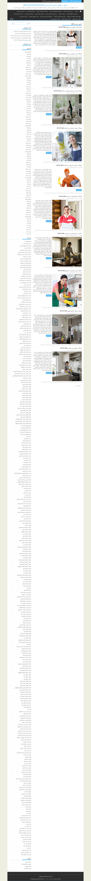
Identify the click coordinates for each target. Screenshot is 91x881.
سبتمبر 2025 (28, 73)
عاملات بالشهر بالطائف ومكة (25, 670)
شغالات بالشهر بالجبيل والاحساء (25, 559)
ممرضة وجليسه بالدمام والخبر (25, 817)
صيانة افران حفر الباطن (26, 594)
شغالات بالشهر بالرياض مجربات (49, 267)
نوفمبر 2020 (28, 192)
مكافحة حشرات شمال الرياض (46, 16)
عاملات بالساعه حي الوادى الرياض (46, 124)
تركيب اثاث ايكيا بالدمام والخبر (25, 287)
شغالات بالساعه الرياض (26, 538)
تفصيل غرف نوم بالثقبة (26, 362)
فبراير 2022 (28, 164)
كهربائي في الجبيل (27, 761)
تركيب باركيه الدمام (27, 293)
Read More (79, 47)
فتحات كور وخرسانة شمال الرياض (24, 735)
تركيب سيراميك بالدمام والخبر (25, 319)
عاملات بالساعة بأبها (27, 655)
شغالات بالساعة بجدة (27, 533)
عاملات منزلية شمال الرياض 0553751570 (52, 1)
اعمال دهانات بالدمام (29, 13)
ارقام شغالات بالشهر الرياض (58, 50)
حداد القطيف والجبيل (27, 440)
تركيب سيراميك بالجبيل (26, 317)
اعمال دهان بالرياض (21, 11)
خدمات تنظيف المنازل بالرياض (25, 468)
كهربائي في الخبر (27, 763)
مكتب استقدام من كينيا (26, 804)
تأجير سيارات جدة (27, 284)
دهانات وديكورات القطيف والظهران (24, 481)
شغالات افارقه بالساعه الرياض (25, 520)
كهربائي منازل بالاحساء (26, 765)
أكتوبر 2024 (28, 97)
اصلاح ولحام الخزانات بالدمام (25, 267)
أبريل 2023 (29, 134)
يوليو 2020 (29, 201)
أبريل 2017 (29, 227)
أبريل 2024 (29, 108)
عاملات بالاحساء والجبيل (26, 648)
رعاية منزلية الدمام (27, 488)
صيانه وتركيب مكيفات (27, 622)
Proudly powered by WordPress (37, 879)
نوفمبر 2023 (28, 119)
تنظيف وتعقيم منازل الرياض (25, 412)
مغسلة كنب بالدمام (27, 783)
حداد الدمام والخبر (27, 438)
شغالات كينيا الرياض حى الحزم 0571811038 (70, 196)
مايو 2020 (29, 205)
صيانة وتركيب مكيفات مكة (26, 611)
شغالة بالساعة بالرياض (26, 583)
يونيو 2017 (29, 225)
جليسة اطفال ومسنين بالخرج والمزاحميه (23, 421)
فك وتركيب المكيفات (27, 741)
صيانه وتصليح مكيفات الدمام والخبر (24, 627)
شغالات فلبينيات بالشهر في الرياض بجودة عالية (42, 230)
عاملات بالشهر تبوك (27, 674)
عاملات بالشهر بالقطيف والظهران (24, 672)
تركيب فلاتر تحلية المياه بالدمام (25, 334)
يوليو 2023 (29, 127)
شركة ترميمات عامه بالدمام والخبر (24, 503)
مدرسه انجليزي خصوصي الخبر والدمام (23, 778)
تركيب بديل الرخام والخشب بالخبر (24, 295)
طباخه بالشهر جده (27, 637)
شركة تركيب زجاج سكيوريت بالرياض (24, 499)
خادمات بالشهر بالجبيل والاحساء (25, 451)
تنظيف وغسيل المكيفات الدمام (56, 11)
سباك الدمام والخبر (27, 497)
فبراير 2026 (28, 62)
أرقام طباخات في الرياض (68, 50)
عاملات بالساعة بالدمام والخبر (25, 657)
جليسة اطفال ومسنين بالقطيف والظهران (23, 423)
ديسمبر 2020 (28, 190)
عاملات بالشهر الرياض (26, 666)
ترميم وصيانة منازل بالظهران (25, 349)
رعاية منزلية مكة (28, 490)
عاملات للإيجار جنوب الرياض (76, 307)
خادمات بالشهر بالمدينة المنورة (25, 455)
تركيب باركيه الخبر (27, 291)
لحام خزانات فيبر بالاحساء (26, 772)
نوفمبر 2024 (28, 95)
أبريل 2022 (29, 160)
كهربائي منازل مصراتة (27, 770)
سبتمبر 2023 (28, 123)
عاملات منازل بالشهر (77, 19)
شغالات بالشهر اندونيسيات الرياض (57, 381)
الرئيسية (76, 11)
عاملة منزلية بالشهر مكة (26, 705)
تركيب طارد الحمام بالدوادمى (25, 328)
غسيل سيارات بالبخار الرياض (51, 13)
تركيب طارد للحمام (27, 330)
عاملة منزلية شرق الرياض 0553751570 (23, 33)
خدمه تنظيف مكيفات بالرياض (25, 477)
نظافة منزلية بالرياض (27, 839)
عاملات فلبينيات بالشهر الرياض (45, 344)
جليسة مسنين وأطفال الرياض (25, 430)
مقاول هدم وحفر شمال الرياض (25, 789)
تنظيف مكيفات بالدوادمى (26, 399)
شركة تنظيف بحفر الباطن (26, 510)
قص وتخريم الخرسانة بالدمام (59, 16)
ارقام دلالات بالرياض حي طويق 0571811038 (70, 27)
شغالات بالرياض (62, 13)
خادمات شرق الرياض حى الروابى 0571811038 (69, 233)
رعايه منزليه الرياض (27, 492)
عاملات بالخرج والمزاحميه (26, 650)
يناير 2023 (29, 140)
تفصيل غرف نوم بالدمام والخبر (25, 365)
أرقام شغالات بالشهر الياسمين (65, 307)
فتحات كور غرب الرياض (26, 722)
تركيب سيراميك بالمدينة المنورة (25, 321)
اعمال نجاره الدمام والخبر (26, 276)
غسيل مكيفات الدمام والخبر (25, 718)
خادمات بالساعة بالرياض (26, 445)
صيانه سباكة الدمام (27, 618)
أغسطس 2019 (28, 216)
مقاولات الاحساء (28, 791)
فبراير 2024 (28, 112)
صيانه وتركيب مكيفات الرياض (25, 624)
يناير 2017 (29, 234)
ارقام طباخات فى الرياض (68, 192)
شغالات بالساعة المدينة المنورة (25, 527)
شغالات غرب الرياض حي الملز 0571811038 (70, 54)
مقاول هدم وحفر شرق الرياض (25, 787)
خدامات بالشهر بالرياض (34, 16)
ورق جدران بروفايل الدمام (26, 854)
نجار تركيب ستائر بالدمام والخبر (25, 830)
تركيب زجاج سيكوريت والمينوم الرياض (23, 308)
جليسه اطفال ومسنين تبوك (25, 434)
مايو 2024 (29, 106)
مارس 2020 (28, 210)
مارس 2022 (28, 162)
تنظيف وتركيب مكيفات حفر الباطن (74, 16)
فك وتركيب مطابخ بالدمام (26, 744)
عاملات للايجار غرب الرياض (25, 694)
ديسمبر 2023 (28, 117)
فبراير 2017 (28, 231)
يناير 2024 (29, 114)
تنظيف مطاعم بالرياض (26, 395)
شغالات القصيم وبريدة (26, 523)
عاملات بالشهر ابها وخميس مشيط (24, 663)
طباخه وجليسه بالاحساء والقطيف (24, 640)
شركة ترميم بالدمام (27, 501)
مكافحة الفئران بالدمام (26, 802)
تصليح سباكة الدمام (27, 356)
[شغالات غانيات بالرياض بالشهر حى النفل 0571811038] (67, 95)
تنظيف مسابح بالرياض (26, 393)
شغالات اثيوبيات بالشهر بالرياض (67, 230)
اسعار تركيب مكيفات (27, 256)
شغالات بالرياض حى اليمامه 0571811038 (71, 348)
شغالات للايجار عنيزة (27, 581)
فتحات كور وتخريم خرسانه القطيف (24, 726)
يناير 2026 (29, 65)
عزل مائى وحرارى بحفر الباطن (25, 711)
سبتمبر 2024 (28, 99)
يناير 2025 (29, 91)
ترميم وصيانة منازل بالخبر (26, 347)
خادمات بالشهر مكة (27, 462)
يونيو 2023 (29, 130)
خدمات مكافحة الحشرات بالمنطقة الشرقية (22, 473)
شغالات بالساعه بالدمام (26, 542)
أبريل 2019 (29, 218)
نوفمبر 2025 (28, 69)
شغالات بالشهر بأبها (27, 557)
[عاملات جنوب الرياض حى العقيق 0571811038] (67, 274)
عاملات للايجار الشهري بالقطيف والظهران (23, 687)
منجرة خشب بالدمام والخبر (25, 819)
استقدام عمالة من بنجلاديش (25, 250)
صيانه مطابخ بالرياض (27, 620)
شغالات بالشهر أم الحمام (68, 161)
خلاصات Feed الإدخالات (26, 864)
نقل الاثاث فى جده (27, 843)
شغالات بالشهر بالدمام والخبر (25, 562)
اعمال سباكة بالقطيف (26, 274)
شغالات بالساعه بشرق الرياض (58, 192)
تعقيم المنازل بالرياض (27, 360)
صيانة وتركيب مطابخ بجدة (26, 603)
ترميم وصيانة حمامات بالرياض (25, 343)
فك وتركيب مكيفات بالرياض (25, 748)
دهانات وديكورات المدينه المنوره (24, 484)
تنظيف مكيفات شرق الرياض (25, 401)
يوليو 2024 (29, 101)
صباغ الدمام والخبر (27, 590)
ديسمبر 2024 (28, 93)
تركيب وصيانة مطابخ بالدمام (72, 13)
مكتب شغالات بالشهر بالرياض (47, 161)
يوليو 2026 (29, 54)
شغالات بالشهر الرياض (77, 50)
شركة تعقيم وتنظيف (27, 505)
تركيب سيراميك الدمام (18, 13)
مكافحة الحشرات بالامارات (26, 798)
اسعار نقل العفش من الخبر (26, 258)
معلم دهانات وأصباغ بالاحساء (25, 780)
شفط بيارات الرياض (27, 585)
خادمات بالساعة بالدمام (26, 443)
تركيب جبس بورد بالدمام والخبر (25, 304)
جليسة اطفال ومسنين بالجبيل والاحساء (23, 419)
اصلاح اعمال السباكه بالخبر (25, 265)
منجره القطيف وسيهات (26, 822)
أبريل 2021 (29, 186)
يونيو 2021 (29, 182)
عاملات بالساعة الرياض (26, 653)
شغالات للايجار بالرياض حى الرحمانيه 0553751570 (21, 35)
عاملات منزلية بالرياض (66, 19)
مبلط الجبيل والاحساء (27, 774)
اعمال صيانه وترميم (24, 16)
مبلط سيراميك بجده (27, 776)
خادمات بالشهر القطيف (26, 449)
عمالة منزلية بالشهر (27, 713)
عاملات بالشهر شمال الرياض (49, 50)
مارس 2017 (28, 229)
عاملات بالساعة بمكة (27, 659)
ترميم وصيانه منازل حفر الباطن (25, 354)
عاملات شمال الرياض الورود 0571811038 (71, 311)
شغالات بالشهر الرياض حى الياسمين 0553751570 (21, 37)
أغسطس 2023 (28, 125)
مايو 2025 (29, 82)
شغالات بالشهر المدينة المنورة (25, 553)
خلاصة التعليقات (28, 866)
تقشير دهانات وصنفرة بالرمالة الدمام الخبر (22, 373)
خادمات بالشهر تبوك (27, 458)
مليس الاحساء (28, 806)
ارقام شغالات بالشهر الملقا (67, 381)
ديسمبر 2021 (28, 169)
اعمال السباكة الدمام (31, 11)
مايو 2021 (29, 184)
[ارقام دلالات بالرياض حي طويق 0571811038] (69, 31)
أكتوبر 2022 (28, 147)
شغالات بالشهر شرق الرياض (65, 344)
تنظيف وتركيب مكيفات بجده (25, 406)
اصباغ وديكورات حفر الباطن (25, 263)
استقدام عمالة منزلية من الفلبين (24, 252)
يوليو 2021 (29, 179)
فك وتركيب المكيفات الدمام (42, 11)
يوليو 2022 (29, 153)
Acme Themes (58, 879)
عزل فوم (29, 709)
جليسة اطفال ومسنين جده (26, 425)
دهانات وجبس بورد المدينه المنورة (24, 479)
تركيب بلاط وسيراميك (27, 300)
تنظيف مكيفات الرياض (26, 397)
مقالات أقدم (78, 385)
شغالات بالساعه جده (27, 544)
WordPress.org (27, 868)
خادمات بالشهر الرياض (26, 447)
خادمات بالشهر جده (27, 460)
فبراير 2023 (28, 138)
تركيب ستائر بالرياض (27, 313)
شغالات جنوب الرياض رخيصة (56, 124)
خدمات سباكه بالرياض (26, 471)
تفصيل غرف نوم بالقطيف (26, 367)
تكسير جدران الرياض (27, 378)
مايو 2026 (29, 58)
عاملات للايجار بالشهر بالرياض (25, 689)
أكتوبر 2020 (28, 195)
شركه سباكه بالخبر (27, 518)
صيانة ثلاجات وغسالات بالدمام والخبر (24, 596)
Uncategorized (28, 241)
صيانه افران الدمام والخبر (26, 616)
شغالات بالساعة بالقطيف (26, 531)
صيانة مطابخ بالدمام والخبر (26, 598)
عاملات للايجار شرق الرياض (25, 692)
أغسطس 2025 (28, 75)
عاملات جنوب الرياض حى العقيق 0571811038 (70, 270)
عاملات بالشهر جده (27, 676)
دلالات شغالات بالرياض (67, 267)
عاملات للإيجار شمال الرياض (76, 344)
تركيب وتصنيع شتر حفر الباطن (25, 336)
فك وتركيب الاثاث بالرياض (26, 739)
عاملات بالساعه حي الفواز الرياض (58, 161)
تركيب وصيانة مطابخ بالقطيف (25, 339)
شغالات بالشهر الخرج (27, 549)
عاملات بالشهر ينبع (27, 679)
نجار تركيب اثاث (28, 826)
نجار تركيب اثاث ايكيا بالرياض (25, 828)
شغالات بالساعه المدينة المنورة (25, 540)
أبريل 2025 (29, 84)
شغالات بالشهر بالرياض (55, 19)
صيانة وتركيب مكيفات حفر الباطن (24, 609)
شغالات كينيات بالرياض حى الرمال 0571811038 (69, 128)
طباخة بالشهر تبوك (27, 631)
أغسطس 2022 (28, 151)
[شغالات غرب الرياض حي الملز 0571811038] (67, 58)
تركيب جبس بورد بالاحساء (26, 302)
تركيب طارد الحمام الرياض (26, 326)
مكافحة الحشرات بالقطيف (26, 800)
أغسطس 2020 (28, 199)
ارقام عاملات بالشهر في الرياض (57, 87)
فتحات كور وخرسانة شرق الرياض (24, 733)
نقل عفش (29, 848)
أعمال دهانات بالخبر (27, 243)
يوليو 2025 (29, 78)
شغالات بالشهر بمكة (27, 568)
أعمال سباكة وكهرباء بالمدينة (25, 245)
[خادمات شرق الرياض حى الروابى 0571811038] (67, 237)
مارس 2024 (28, 110)
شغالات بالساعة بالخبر (26, 529)
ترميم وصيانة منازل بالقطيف (25, 352)
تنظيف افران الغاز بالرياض (26, 382)
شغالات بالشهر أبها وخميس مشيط (24, 546)
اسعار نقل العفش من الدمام (25, 261)
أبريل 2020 (29, 208)
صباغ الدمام (28, 588)
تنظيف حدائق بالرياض (27, 386)
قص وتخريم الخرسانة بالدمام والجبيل (24, 752)
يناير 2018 (29, 223)
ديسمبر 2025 (28, 67)
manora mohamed (70, 29)
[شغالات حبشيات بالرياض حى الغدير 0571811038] (67, 169)
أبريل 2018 (29, 221)
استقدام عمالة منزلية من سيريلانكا (24, 254)
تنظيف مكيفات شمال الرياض (25, 404)
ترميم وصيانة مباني (27, 345)
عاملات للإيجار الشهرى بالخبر (25, 681)
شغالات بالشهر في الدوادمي (25, 577)
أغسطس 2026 (28, 52)
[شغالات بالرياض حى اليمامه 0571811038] (67, 352)
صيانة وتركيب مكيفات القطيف (25, 607)
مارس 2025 (28, 86)
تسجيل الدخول (28, 862)
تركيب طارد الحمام (27, 323)
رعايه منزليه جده (28, 494)
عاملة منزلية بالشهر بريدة (26, 702)
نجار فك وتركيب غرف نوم (26, 837)
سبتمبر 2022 (28, 149)
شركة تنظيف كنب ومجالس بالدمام (24, 512)
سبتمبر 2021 (28, 175)
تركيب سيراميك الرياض (26, 315)
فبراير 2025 (28, 88)
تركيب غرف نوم (28, 332)
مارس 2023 (28, 136)
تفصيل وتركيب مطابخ (27, 369)
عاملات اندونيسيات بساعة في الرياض (24, 646)
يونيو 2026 (29, 56)
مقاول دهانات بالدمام (27, 785)
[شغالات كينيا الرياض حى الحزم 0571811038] (67, 200)
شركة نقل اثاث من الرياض (26, 516)
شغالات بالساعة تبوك (27, 536)
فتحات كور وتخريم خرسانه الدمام (24, 724)
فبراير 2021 (28, 188)
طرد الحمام (28, 644)
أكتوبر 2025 (28, 71)
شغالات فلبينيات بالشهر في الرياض (55, 230)
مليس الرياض (28, 811)
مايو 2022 (29, 158)
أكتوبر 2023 (28, 121)
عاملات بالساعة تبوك (27, 661)
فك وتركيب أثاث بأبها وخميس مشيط (24, 737)
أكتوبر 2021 (28, 173)
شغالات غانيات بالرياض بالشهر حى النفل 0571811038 (68, 91)
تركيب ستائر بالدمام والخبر (26, 310)
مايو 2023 (29, 132)
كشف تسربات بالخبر (27, 754)
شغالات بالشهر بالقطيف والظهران (24, 566)
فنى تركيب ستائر (27, 750)
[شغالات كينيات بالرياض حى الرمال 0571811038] (67, 132)
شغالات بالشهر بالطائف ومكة (25, 564)
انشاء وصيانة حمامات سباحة (25, 278)
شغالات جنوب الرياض (46, 307)
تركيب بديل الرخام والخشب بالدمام (24, 297)
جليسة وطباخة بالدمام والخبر (25, 432)
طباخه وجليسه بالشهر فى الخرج (25, 642)
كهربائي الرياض (28, 757)
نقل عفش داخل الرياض (26, 850)
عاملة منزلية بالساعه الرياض (25, 698)
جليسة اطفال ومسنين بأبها (26, 417)
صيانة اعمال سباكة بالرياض (25, 592)
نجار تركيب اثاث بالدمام (68, 11)
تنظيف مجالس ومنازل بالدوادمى (24, 391)
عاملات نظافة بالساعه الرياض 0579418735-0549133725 (45, 5)
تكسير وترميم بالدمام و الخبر (25, 380)
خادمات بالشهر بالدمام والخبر (25, 453)
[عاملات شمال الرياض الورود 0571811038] (67, 315)
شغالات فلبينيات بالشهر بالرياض (47, 87)
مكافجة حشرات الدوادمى (26, 793)
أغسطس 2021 (28, 177)
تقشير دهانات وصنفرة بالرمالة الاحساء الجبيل (22, 371)
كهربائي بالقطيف (27, 759)
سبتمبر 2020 (28, 197)
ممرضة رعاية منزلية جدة (26, 815)
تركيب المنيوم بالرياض (26, 289)
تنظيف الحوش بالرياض (26, 384)
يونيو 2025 (29, 80)
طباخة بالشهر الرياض (27, 629)
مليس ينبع (29, 813)
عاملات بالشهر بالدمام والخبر (25, 668)
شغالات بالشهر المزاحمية (26, 555)
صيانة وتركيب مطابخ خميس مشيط (24, 605)
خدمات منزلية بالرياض (26, 475)
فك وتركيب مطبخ (27, 746)
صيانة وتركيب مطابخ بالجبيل (25, 601)
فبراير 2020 (28, 212)
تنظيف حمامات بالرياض (26, 388)
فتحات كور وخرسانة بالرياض (25, 728)
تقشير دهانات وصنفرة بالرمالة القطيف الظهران (22, 375)
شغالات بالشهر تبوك (27, 570)
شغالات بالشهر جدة (27, 572)
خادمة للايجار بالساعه (27, 464)
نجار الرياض (28, 824)
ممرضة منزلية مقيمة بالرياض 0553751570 (22, 31)
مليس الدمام (28, 809)
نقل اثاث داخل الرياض (27, 841)
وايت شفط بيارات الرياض (26, 852)
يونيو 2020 (29, 203)
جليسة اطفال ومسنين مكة (26, 427)
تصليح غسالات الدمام (27, 358)
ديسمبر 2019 (28, 214)
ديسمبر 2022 (28, 143)
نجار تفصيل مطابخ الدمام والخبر (25, 832)
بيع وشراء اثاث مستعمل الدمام (25, 280)
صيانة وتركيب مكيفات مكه (26, 614)
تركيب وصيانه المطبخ (27, 341)
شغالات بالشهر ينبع (27, 579)
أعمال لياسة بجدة (27, 248)
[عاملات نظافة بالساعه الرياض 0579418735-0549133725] (80, 11)
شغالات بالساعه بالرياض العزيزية (55, 307)
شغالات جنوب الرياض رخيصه (48, 192)
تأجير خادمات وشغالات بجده (25, 282)
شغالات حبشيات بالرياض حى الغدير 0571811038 (69, 165)
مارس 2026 (28, 60)
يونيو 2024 (29, 104)
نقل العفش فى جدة (27, 845)
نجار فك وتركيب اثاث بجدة (26, 835)
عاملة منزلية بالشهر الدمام (26, 700)
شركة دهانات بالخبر (27, 514)
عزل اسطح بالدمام (27, 707)
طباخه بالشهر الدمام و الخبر (25, 633)
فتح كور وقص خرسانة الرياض (25, 720)
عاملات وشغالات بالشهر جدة (25, 696)
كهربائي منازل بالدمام (39, 13)
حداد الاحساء (28, 436)
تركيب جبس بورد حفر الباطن (25, 306)
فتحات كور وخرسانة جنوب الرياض (24, 731)
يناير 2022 (29, 166)
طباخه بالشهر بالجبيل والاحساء (25, 635)
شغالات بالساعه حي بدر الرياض (67, 124)
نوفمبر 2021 (28, 171)
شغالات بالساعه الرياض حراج (59, 267)
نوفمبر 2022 (28, 145)
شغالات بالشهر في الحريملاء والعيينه (24, 575)
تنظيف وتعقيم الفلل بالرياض (25, 410)
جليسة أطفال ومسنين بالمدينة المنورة (23, 414)
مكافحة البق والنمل (27, 796)
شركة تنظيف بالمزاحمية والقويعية (24, 507)
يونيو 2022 (29, 156)
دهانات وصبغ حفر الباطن (26, 486)
